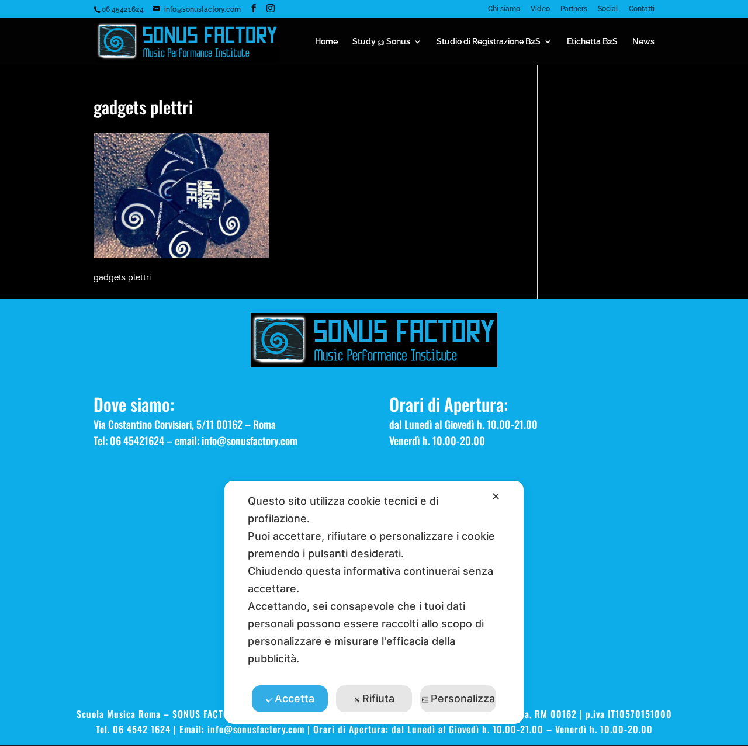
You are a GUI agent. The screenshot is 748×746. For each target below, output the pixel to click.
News (643, 41)
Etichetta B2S (592, 41)
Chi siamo (504, 9)
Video (540, 9)
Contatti (641, 9)
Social (608, 9)
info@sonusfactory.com (249, 440)
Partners (573, 9)
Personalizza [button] (463, 698)
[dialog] (374, 602)
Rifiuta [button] (378, 698)
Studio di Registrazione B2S (489, 41)
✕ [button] (495, 496)
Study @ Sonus (381, 41)
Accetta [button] (294, 698)
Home (326, 41)
